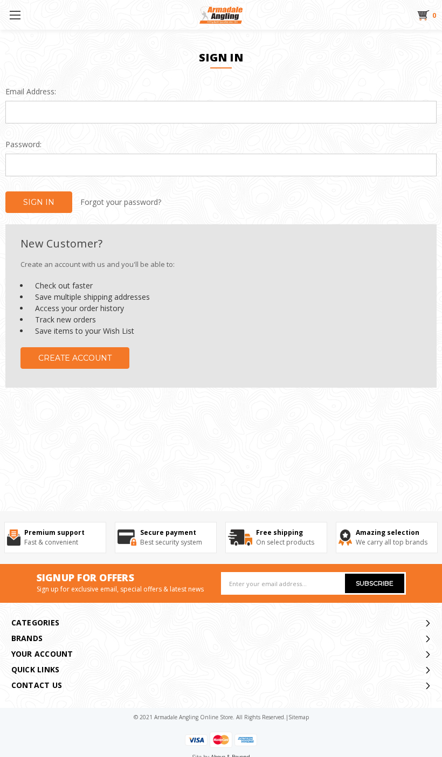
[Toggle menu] (15, 15)
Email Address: (30, 91)
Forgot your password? (120, 202)
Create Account (75, 358)
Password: (23, 144)
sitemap (298, 717)
